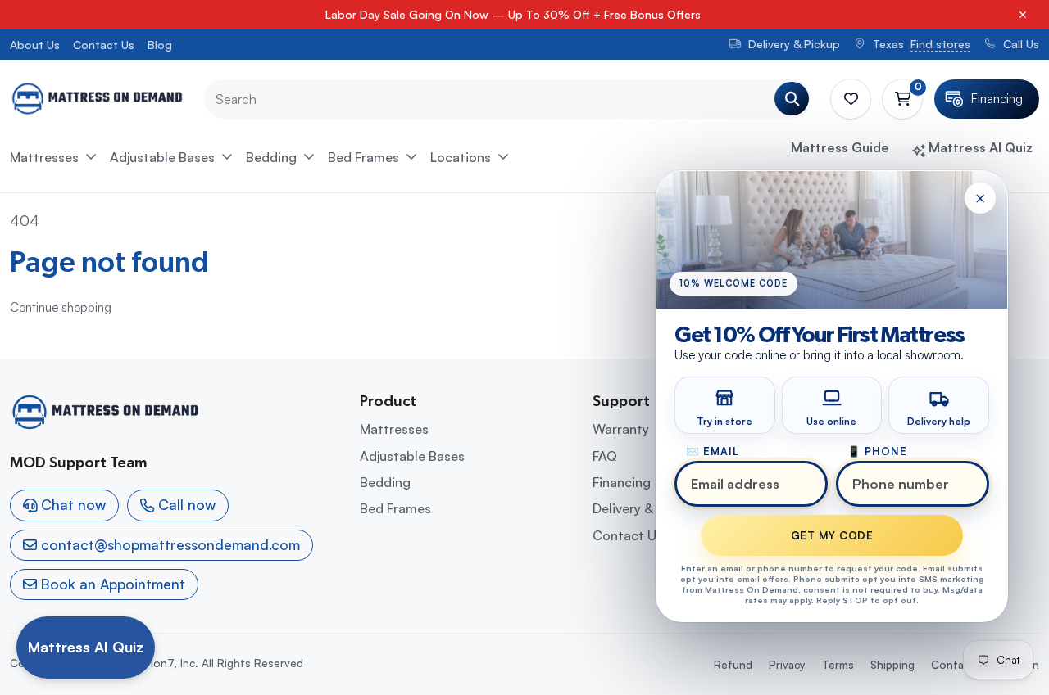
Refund (733, 664)
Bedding (271, 157)
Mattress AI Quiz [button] (979, 147)
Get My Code (832, 535)
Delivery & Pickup (645, 508)
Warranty (621, 429)
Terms (838, 664)
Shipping (892, 664)
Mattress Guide (840, 147)
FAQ (605, 456)
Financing (622, 482)
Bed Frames (363, 157)
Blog (160, 45)
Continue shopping (60, 307)
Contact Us (103, 45)
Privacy (787, 664)
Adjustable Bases (162, 157)
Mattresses (44, 157)
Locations (460, 157)
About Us (35, 45)
